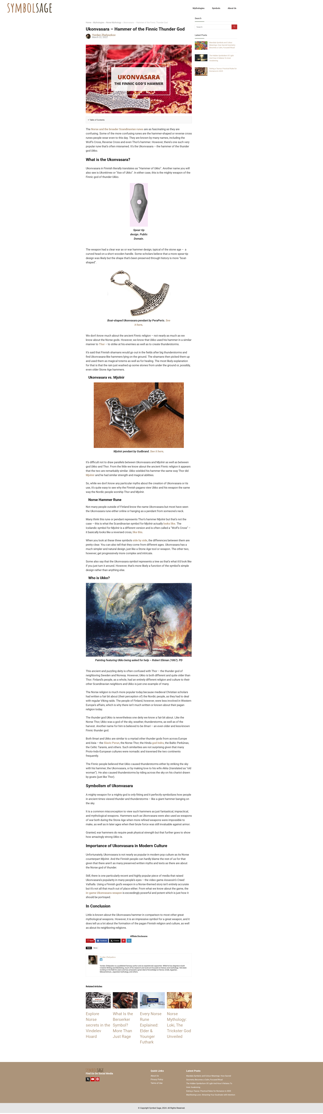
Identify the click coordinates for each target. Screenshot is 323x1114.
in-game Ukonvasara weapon (104, 892)
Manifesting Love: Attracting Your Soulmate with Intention (210, 1095)
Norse (95, 948)
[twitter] (88, 1079)
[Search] (234, 26)
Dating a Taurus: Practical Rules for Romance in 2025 (208, 1091)
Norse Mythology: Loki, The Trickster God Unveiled (179, 1025)
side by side (140, 540)
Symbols (216, 8)
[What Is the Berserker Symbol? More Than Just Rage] (125, 994)
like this (137, 532)
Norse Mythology (113, 22)
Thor (102, 344)
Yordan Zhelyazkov (104, 35)
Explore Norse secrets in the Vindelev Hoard (98, 1025)
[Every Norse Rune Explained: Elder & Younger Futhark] (152, 994)
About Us (232, 8)
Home (88, 22)
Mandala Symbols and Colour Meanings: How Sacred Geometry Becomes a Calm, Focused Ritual (222, 45)
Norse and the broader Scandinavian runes (117, 129)
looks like (169, 523)
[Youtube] (93, 1079)
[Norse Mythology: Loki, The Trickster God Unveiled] (179, 994)
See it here (156, 451)
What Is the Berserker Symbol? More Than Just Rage (123, 1025)
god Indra (158, 742)
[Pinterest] (97, 1079)
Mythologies (198, 8)
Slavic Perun (111, 742)
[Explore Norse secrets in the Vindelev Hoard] (98, 994)
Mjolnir (90, 475)
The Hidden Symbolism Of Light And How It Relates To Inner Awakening (221, 58)
